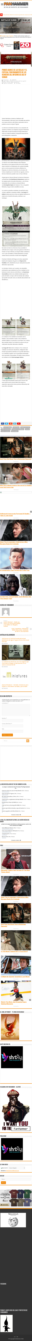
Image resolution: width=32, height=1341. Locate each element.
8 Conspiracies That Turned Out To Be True (14, 570)
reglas (12, 82)
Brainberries (16, 461)
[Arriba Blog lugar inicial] (16, 25)
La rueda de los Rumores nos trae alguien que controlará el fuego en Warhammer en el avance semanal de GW (15, 663)
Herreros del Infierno (18, 429)
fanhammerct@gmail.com (12, 1170)
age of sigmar (9, 36)
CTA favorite (16, 489)
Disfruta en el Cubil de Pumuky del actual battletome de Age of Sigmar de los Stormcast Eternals (15, 640)
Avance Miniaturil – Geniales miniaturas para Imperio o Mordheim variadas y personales (15, 685)
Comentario (5, 703)
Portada (3, 36)
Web (3, 729)
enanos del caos (19, 81)
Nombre (4, 718)
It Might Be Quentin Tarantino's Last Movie (15, 977)
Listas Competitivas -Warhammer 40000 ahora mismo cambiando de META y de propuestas (19, 629)
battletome (12, 81)
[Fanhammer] (16, 5)
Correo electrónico (7, 723)
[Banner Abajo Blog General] (16, 1198)
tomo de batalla (6, 431)
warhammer (16, 82)
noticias (8, 82)
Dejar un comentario (8, 83)
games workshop (6, 429)
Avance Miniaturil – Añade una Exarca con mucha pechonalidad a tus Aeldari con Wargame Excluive (12, 623)
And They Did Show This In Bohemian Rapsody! (16, 459)
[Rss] (14, 1337)
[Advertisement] (16, 101)
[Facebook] (15, 1337)
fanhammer (5, 80)
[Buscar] (27, 740)
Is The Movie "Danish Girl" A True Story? (14, 951)
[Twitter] (17, 1337)
